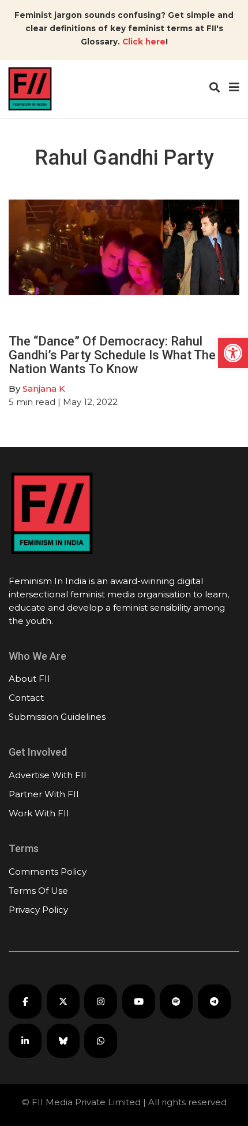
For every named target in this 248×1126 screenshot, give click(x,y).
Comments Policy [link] (48, 871)
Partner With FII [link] (44, 794)
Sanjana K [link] (43, 388)
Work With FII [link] (39, 813)
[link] (233, 353)
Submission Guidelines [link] (57, 716)
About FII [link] (29, 678)
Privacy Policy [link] (38, 909)
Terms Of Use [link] (38, 890)
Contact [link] (26, 697)
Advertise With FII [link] (48, 775)
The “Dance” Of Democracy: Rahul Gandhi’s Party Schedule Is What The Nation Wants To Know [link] (112, 355)
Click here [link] (144, 41)
